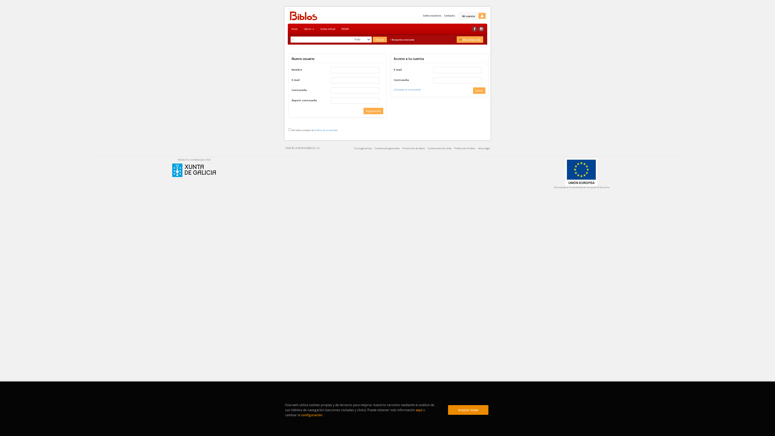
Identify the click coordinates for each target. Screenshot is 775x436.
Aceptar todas (468, 410)
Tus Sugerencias (363, 148)
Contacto (449, 15)
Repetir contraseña (304, 100)
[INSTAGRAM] (481, 29)
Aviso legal (484, 148)
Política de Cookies (464, 148)
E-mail (296, 80)
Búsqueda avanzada (402, 40)
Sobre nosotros (432, 15)
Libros (308, 29)
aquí (419, 410)
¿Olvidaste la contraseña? (407, 89)
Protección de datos (413, 148)
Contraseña (299, 90)
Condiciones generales (387, 148)
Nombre (297, 69)
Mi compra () (471, 40)
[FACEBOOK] (474, 29)
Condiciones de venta (439, 148)
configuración (311, 415)
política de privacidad (325, 130)
